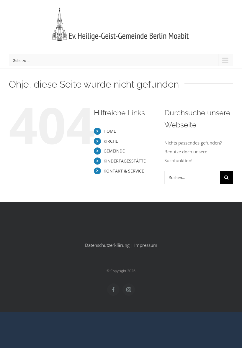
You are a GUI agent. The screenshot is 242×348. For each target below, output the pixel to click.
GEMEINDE (114, 151)
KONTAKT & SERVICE (124, 171)
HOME (110, 131)
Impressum (145, 245)
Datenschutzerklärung (107, 245)
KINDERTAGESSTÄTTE (125, 161)
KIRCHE (111, 141)
